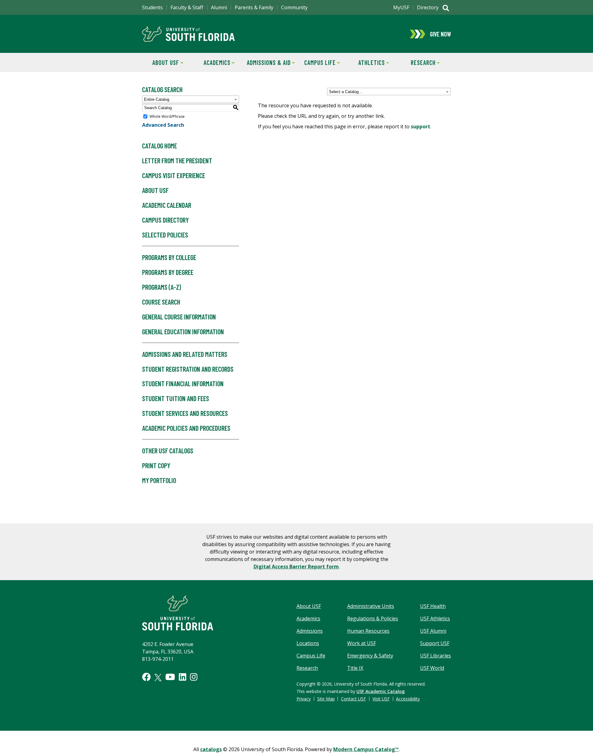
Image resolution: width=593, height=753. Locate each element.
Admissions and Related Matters (184, 354)
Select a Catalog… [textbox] (346, 91)
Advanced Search (163, 125)
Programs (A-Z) (161, 287)
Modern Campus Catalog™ (366, 749)
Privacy (303, 699)
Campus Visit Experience (173, 175)
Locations (307, 643)
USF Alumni (433, 630)
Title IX (355, 668)
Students (152, 7)
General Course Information (179, 316)
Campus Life (316, 62)
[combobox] (389, 91)
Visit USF (381, 699)
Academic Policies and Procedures (186, 428)
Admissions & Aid (267, 62)
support (420, 126)
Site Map (326, 699)
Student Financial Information (183, 383)
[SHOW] (446, 9)
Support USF (434, 643)
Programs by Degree (167, 272)
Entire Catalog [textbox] (156, 99)
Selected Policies (165, 234)
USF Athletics (435, 618)
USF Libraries (435, 655)
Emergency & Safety (370, 655)
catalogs (211, 749)
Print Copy (156, 465)
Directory (428, 7)
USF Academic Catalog (380, 691)
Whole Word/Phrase (167, 116)
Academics (212, 62)
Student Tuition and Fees (175, 398)
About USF (160, 62)
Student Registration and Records (187, 369)
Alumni (219, 7)
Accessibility (408, 699)
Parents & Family (254, 7)
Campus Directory (165, 220)
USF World (432, 668)
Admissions (309, 630)
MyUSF (401, 7)
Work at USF (361, 643)
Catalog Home (159, 145)
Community (294, 7)
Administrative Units (370, 606)
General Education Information (183, 331)
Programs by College (169, 257)
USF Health (433, 606)
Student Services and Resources (185, 413)
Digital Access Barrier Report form (296, 566)
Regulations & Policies (372, 618)
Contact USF (353, 699)
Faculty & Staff (186, 7)
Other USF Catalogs (167, 450)
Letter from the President (177, 160)
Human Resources (368, 630)
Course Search (161, 302)
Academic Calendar (166, 205)
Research (417, 62)
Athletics (366, 62)
